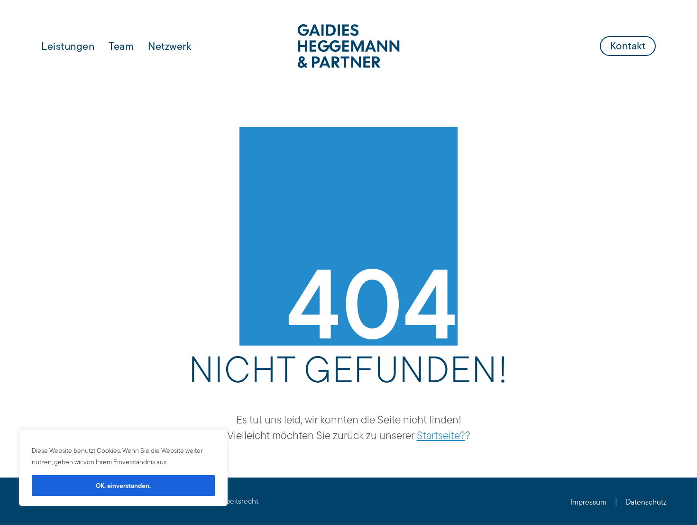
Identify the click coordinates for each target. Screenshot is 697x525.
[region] (123, 467)
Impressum (588, 502)
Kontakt (628, 45)
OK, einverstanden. (123, 485)
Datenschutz (646, 502)
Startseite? (441, 435)
